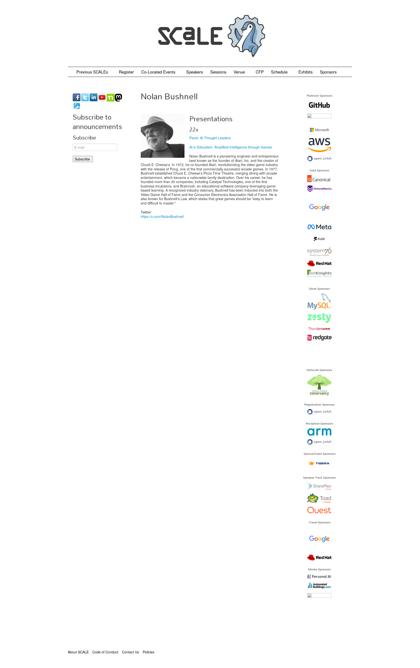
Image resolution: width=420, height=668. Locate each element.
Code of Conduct (105, 651)
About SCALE (78, 651)
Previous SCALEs (92, 72)
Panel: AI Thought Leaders (210, 137)
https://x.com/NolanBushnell (162, 216)
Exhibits (305, 72)
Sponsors (328, 72)
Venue (240, 72)
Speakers (194, 72)
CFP (260, 72)
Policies (148, 651)
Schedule (280, 72)
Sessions (218, 72)
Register (126, 72)
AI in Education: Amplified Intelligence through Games (230, 147)
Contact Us (130, 651)
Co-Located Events (158, 72)
